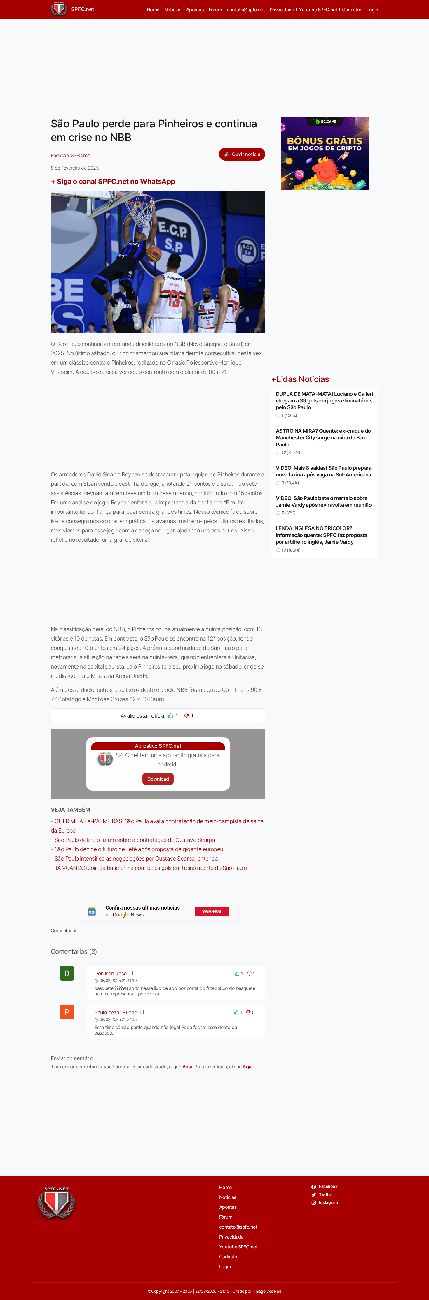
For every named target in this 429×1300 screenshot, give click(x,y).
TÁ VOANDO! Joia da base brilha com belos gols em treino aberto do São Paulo (151, 867)
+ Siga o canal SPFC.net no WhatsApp (113, 181)
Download (158, 779)
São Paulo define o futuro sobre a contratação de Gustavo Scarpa (135, 839)
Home (153, 10)
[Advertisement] (214, 64)
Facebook (327, 1186)
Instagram (328, 1202)
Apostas (195, 10)
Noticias (173, 10)
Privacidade (282, 10)
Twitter (325, 1194)
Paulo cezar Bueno (115, 1012)
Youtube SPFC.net (318, 10)
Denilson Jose (110, 973)
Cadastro (352, 10)
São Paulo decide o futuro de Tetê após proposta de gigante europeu (139, 849)
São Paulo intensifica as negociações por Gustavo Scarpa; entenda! (137, 858)
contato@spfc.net (246, 10)
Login (372, 10)
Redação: (70, 155)
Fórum (215, 10)
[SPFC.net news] (158, 911)
